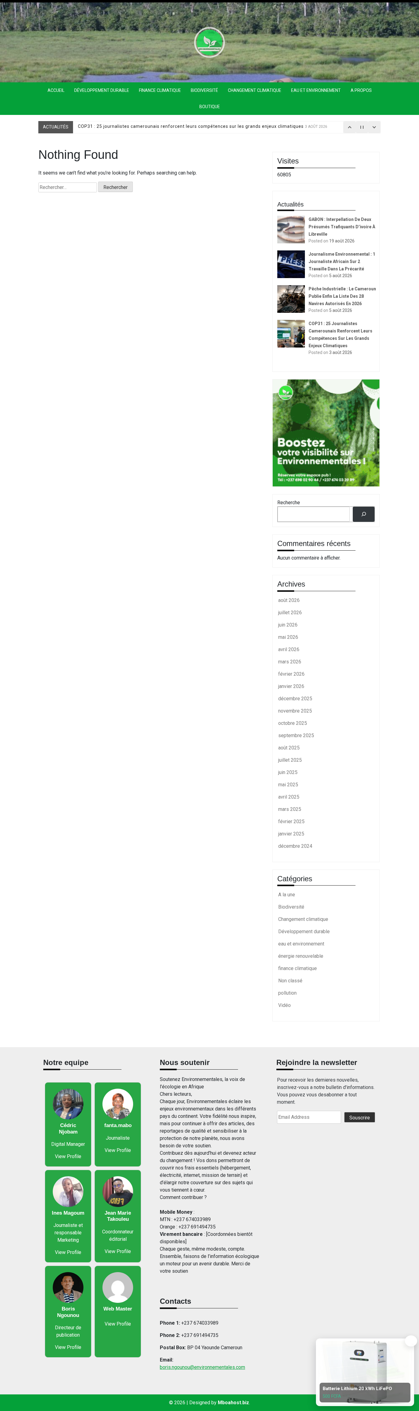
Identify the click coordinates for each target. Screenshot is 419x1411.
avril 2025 (288, 797)
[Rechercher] (364, 514)
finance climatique (160, 90)
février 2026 (291, 674)
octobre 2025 (292, 723)
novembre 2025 (295, 711)
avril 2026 (288, 649)
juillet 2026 (290, 612)
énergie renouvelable (300, 956)
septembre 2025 (296, 735)
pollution (287, 993)
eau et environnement (316, 90)
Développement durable (101, 90)
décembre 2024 (295, 846)
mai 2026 (288, 637)
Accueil (56, 90)
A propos (361, 90)
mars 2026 (289, 662)
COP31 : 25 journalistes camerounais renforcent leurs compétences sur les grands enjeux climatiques (202, 126)
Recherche (288, 502)
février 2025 (291, 821)
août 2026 (289, 600)
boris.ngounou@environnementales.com (202, 1367)
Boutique (209, 106)
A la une (286, 895)
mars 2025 (289, 809)
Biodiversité (204, 90)
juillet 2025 (290, 760)
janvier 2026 (291, 686)
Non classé (290, 981)
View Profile (68, 1156)
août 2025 (289, 748)
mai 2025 (288, 785)
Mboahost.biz (233, 1402)
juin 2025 (288, 772)
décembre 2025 (295, 699)
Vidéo (284, 1005)
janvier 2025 (291, 834)
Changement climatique (254, 90)
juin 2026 (288, 625)
